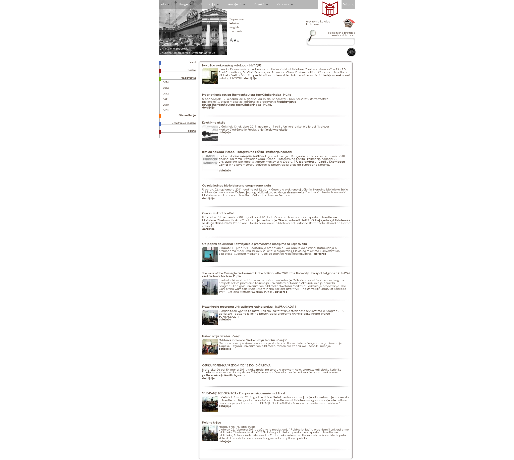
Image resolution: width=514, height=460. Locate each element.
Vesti (193, 62)
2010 (166, 104)
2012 (166, 93)
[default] (235, 40)
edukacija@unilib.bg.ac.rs (228, 375)
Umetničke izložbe (184, 123)
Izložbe (191, 70)
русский (235, 31)
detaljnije (250, 78)
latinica (234, 23)
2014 (166, 82)
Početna (348, 4)
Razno (192, 130)
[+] (231, 40)
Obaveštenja (187, 115)
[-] (238, 40)
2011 (166, 99)
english (234, 27)
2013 (166, 88)
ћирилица (236, 19)
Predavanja (188, 77)
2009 (166, 110)
